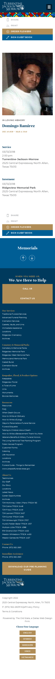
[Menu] (49, 7)
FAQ (4, 409)
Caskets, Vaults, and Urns (13, 324)
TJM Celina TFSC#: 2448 (12, 506)
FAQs (22, 607)
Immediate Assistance (12, 328)
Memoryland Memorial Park (14, 359)
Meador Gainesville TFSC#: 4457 (16, 538)
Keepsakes (7, 379)
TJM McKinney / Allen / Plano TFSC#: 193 (19, 503)
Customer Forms (9, 448)
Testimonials (7, 478)
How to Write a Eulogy (12, 420)
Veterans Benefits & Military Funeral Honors (21, 437)
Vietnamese (27, 657)
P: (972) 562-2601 (10, 607)
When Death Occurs (11, 413)
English (27, 633)
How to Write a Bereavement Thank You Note (22, 434)
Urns (4, 389)
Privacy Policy (32, 607)
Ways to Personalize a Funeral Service (18, 423)
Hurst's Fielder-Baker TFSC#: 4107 (17, 524)
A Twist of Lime (9, 386)
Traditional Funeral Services (14, 314)
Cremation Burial (9, 366)
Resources (6, 406)
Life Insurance (8, 455)
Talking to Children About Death (16, 430)
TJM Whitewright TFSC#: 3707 (15, 520)
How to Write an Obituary (13, 416)
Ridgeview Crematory (12, 335)
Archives (6, 339)
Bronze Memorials (10, 396)
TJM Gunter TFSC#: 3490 (13, 517)
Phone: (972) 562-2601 (11, 547)
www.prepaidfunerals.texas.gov (16, 469)
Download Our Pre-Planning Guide (27, 568)
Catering (6, 451)
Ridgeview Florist (9, 382)
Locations (6, 331)
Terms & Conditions (12, 612)
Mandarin (27, 645)
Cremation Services (10, 321)
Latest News (7, 492)
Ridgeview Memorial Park (13, 352)
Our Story (6, 485)
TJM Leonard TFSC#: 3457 (13, 513)
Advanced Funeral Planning (14, 317)
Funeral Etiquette (10, 427)
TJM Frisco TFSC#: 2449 (12, 510)
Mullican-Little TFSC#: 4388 (14, 527)
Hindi (27, 651)
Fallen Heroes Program (12, 444)
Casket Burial (8, 362)
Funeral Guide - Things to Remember (18, 465)
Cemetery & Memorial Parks (14, 348)
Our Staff (6, 482)
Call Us (27, 289)
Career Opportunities (11, 496)
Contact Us (27, 299)
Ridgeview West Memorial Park (16, 355)
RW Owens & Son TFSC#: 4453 (15, 531)
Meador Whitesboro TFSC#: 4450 (16, 534)
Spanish (27, 639)
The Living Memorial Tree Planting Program (21, 441)
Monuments (7, 393)
